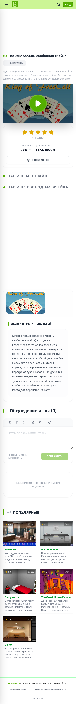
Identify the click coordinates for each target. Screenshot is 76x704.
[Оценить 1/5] (25, 132)
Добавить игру (18, 689)
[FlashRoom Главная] (14, 4)
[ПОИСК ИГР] (58, 4)
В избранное (40, 160)
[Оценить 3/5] (38, 132)
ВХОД (68, 5)
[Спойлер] (39, 422)
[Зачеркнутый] (23, 422)
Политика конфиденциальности (49, 689)
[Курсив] (16, 422)
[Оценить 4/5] (45, 132)
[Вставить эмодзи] (49, 422)
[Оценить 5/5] (51, 132)
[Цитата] (33, 422)
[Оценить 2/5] (31, 132)
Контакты (38, 698)
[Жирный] (10, 422)
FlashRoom (45, 149)
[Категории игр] (6, 4)
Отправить (55, 456)
